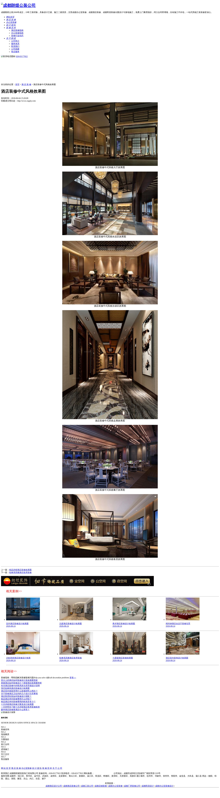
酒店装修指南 (17, 30)
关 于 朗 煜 (11, 38)
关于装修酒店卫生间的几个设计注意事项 (19, 694)
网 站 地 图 (110, 771)
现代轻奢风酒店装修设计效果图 (15, 688)
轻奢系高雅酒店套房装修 (20, 572)
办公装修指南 (17, 33)
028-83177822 (22, 56)
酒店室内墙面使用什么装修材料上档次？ (19, 691)
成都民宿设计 (148, 786)
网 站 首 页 (6, 768)
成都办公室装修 (115, 786)
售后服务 (15, 52)
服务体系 (15, 44)
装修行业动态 (17, 36)
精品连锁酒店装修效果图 (20, 570)
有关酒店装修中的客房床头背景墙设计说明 (20, 686)
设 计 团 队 (11, 25)
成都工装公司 (87, 786)
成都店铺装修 (101, 786)
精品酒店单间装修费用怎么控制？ (16, 699)
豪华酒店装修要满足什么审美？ (15, 710)
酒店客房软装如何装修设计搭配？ (16, 696)
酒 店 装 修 (11, 20)
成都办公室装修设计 (164, 786)
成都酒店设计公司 (54, 786)
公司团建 (15, 49)
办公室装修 (11, 22)
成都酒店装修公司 (71, 786)
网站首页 (10, 17)
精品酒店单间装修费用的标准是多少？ (18, 702)
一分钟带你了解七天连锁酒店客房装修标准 (20, 707)
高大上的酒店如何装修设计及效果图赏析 (19, 680)
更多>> (73, 678)
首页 (17, 84)
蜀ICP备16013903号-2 (103, 773)
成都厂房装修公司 (132, 786)
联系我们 (15, 46)
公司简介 (15, 41)
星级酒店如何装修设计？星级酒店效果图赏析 (21, 683)
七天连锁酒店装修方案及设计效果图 (17, 704)
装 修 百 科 (11, 28)
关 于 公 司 (57, 768)
